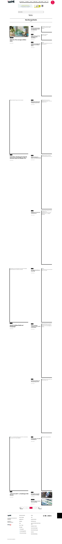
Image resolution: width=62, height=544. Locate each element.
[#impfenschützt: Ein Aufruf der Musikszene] (47, 464)
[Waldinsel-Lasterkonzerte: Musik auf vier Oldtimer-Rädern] (47, 69)
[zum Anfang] (59, 515)
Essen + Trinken (21, 525)
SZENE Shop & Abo (33, 521)
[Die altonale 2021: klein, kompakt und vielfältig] (47, 495)
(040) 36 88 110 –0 (9, 521)
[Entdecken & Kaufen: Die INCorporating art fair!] (47, 406)
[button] (48, 1)
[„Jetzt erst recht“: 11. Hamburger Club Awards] (19, 464)
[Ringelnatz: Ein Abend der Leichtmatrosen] (47, 237)
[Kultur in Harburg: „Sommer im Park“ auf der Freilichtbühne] (47, 350)
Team (31, 517)
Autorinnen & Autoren (33, 519)
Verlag (32, 515)
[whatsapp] (47, 516)
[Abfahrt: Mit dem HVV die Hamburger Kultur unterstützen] (47, 37)
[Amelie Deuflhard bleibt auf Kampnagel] (19, 295)
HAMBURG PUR (21, 519)
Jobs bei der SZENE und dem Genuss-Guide (36, 523)
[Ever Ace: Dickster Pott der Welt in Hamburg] (47, 502)
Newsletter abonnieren (22, 515)
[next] (40, 508)
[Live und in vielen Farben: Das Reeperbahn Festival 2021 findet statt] (47, 29)
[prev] (21, 508)
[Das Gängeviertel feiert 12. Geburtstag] (47, 295)
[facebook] (45, 516)
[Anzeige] (31, 6)
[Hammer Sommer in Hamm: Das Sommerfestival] (47, 182)
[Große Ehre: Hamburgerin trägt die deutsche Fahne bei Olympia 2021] (19, 127)
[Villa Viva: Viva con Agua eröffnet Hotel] (19, 31)
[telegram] (49, 516)
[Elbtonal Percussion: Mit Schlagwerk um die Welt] (47, 127)
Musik (32, 26)
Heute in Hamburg (21, 517)
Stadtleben (32, 499)
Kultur (32, 34)
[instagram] (44, 516)
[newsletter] (51, 516)
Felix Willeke (12, 160)
